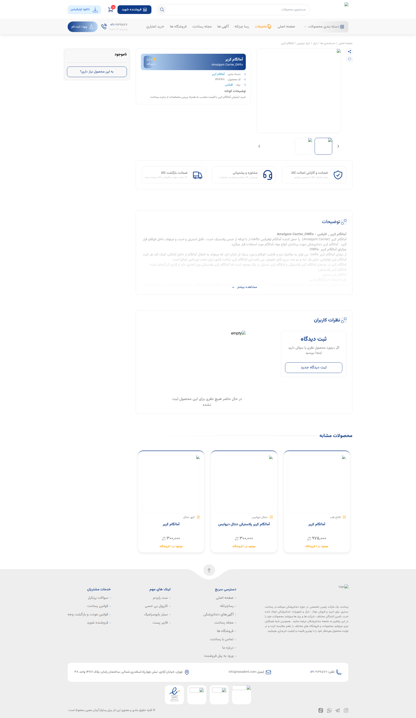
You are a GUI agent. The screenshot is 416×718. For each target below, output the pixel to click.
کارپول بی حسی (156, 606)
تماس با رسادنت (222, 639)
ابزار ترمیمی (303, 43)
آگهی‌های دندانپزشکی (218, 614)
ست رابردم (160, 598)
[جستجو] (162, 9)
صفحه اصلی (345, 43)
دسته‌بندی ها (327, 43)
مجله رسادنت (224, 622)
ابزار (315, 43)
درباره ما (228, 648)
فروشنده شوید (97, 622)
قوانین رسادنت (97, 606)
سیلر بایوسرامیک (156, 614)
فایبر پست (160, 622)
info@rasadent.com (242, 672)
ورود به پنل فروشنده (219, 656)
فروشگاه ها (225, 631)
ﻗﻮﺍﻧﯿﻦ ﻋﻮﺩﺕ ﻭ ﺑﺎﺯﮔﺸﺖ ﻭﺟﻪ (88, 614)
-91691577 (318, 672)
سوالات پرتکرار (98, 598)
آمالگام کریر (287, 43)
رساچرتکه (227, 606)
